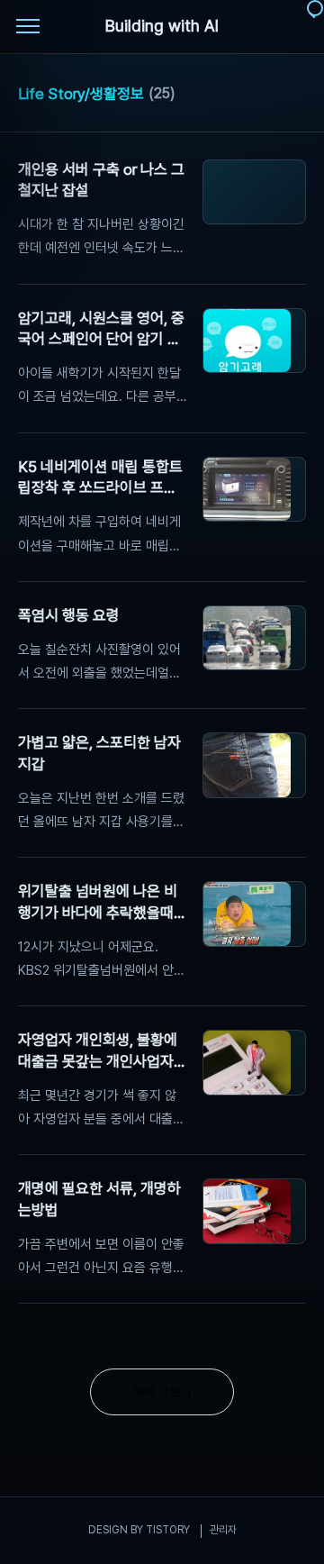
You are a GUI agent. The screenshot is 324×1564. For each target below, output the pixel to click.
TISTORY (168, 1529)
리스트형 (295, 95)
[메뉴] (28, 27)
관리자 (223, 1529)
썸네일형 (270, 95)
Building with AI (162, 25)
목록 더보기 (162, 1392)
